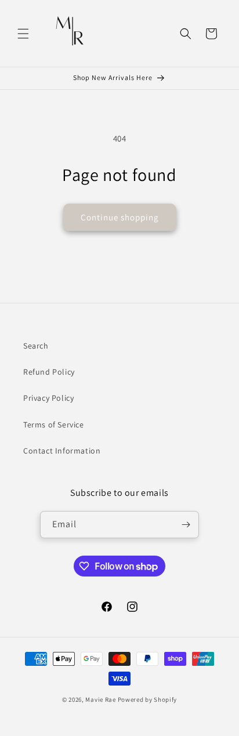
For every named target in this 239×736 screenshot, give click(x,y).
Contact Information (61, 450)
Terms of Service (53, 424)
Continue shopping (120, 217)
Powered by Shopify (148, 699)
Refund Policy (49, 372)
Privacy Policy (48, 398)
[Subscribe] (185, 524)
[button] (23, 33)
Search (36, 345)
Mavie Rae (100, 699)
